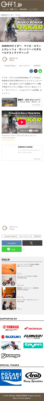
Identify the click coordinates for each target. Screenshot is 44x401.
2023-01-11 (13, 58)
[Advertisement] (19, 177)
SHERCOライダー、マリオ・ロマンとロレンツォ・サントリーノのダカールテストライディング (21, 49)
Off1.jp (11, 60)
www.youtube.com (37, 41)
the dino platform (25, 398)
